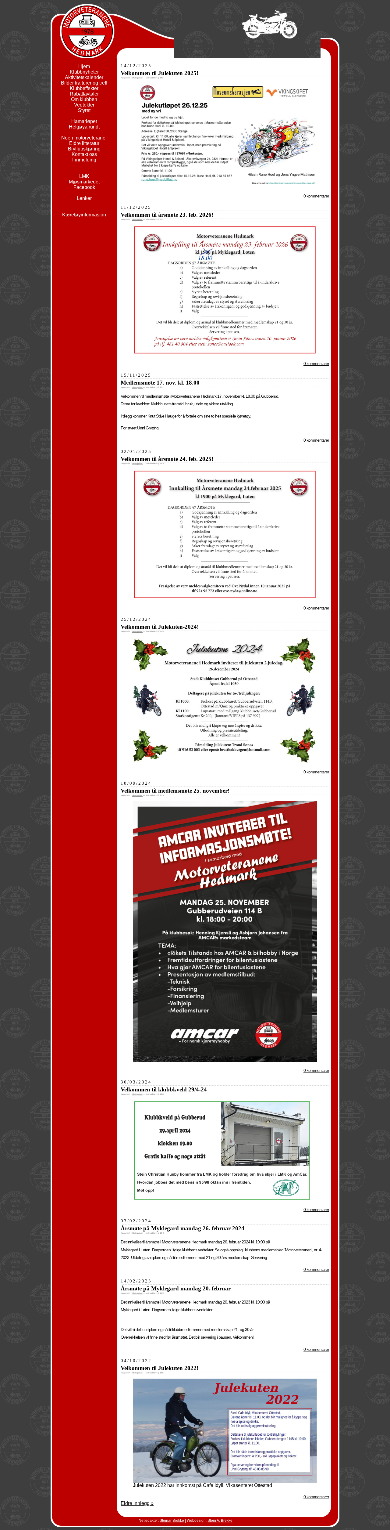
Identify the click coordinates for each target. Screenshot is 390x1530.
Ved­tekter (84, 104)
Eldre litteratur (84, 143)
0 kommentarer (316, 196)
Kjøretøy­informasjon (84, 214)
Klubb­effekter (84, 88)
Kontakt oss (84, 154)
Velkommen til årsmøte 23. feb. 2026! (167, 215)
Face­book (84, 187)
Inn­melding (84, 159)
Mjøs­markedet (84, 181)
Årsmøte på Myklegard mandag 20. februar (176, 1288)
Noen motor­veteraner (84, 137)
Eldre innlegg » (137, 1503)
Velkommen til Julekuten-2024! (160, 627)
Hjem (84, 66)
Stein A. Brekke (219, 1520)
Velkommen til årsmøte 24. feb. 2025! (167, 459)
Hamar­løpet (84, 121)
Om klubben (84, 99)
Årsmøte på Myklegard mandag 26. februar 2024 (182, 1228)
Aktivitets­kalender (84, 77)
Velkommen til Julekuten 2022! (159, 1368)
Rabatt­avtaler (84, 93)
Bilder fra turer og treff (84, 82)
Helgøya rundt (84, 126)
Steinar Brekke (172, 1520)
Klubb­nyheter (84, 71)
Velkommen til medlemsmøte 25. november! (175, 790)
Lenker (84, 198)
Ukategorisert (137, 78)
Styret (84, 110)
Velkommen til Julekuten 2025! (159, 73)
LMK (84, 176)
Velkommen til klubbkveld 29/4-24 (164, 1089)
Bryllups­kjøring (84, 148)
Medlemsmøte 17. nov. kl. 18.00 (160, 382)
